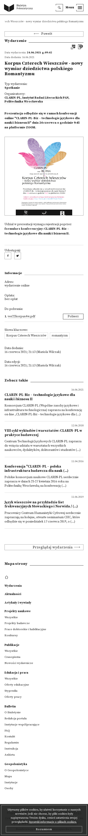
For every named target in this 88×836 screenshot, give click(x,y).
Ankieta (10, 754)
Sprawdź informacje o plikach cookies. (53, 822)
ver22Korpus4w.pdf (21, 316)
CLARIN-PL (13, 98)
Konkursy (11, 635)
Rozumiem (44, 829)
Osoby (9, 788)
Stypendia (11, 691)
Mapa (8, 776)
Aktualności (13, 594)
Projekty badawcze (17, 623)
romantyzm (60, 336)
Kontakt (10, 736)
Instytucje (11, 782)
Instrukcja (11, 748)
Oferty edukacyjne (17, 684)
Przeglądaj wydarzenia (53, 547)
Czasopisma (12, 657)
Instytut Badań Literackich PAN (45, 98)
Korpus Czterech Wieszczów (26, 336)
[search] (59, 7)
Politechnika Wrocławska (24, 102)
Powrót (46, 34)
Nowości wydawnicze (19, 663)
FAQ (7, 730)
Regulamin (12, 742)
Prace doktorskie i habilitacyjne (25, 629)
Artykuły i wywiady (18, 602)
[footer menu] (7, 577)
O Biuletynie (13, 712)
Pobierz (73, 316)
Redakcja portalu (16, 718)
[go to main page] (19, 8)
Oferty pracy (13, 697)
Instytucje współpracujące (22, 724)
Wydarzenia (13, 586)
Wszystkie (11, 617)
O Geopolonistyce (17, 770)
